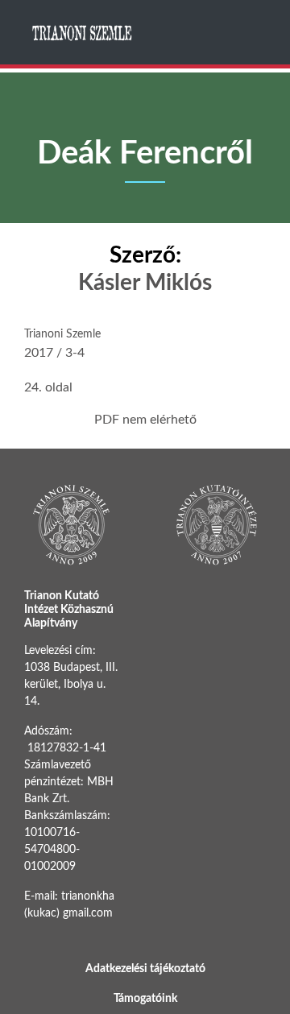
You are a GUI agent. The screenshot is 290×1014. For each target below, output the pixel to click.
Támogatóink (145, 998)
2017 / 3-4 (54, 352)
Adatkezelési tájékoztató (145, 969)
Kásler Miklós (145, 282)
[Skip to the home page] (83, 32)
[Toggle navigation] (252, 32)
